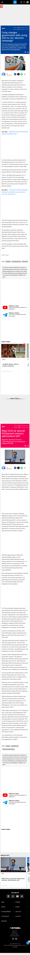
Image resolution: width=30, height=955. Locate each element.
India (3, 28)
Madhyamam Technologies (15, 945)
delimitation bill (14, 746)
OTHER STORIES (5, 342)
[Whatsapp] (21, 74)
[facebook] (15, 74)
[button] (2, 2)
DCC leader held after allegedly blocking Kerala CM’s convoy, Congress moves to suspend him (15, 192)
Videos (3, 359)
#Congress (8, 261)
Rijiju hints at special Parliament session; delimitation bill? (13, 433)
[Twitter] (18, 74)
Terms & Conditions (14, 935)
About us (14, 931)
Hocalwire (15, 947)
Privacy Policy (14, 934)
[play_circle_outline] (13, 350)
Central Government (16, 261)
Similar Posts (5, 855)
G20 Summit (25, 261)
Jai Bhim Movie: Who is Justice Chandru (10, 365)
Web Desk (9, 75)
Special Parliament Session (8, 749)
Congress (8, 746)
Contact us (14, 932)
